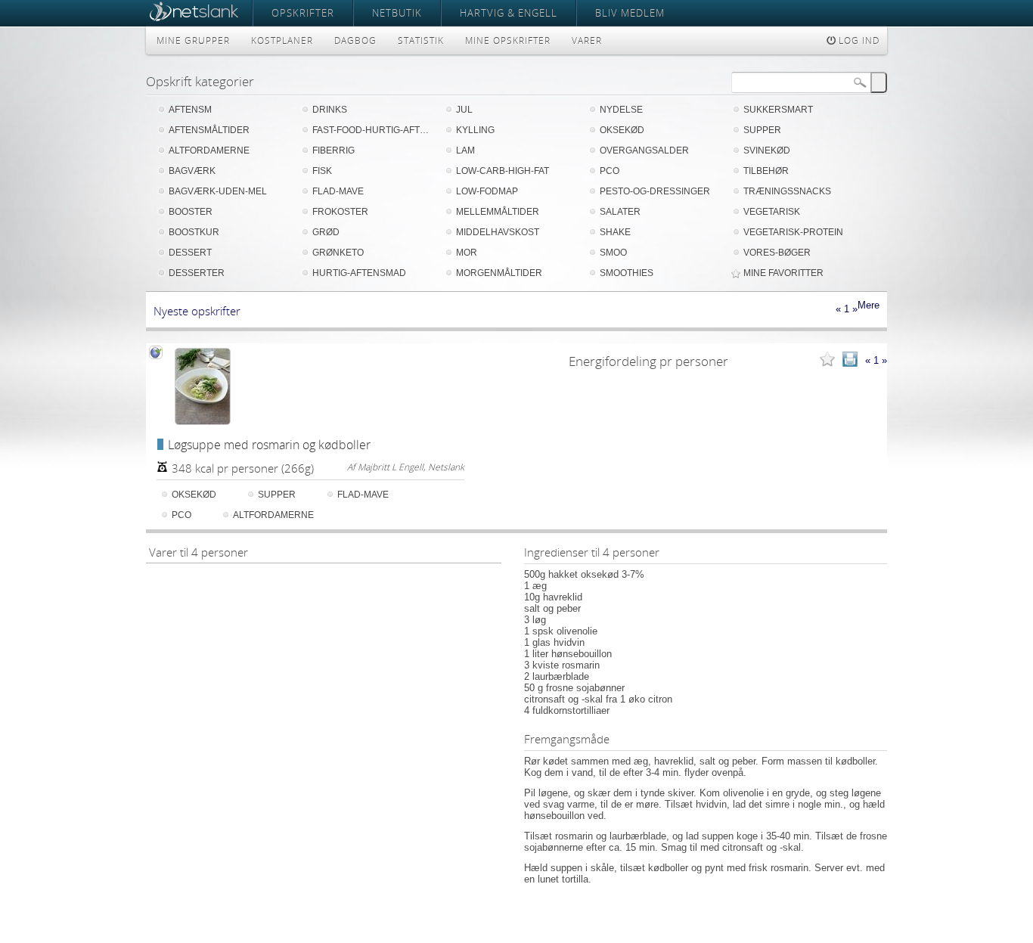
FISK (322, 171)
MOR (466, 252)
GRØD (326, 232)
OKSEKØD (622, 130)
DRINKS (329, 109)
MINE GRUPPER (193, 40)
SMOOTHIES (626, 273)
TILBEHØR (766, 171)
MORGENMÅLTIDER (499, 273)
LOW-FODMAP (487, 191)
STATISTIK (421, 40)
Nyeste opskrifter (197, 310)
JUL (464, 109)
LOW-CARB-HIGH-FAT (502, 171)
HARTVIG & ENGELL (508, 13)
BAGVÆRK (192, 171)
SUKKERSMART (778, 109)
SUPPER (762, 130)
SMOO (613, 252)
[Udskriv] (850, 361)
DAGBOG (355, 40)
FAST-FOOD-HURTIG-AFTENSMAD (372, 130)
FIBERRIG (333, 150)
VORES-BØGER (777, 252)
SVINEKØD (766, 150)
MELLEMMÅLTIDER (497, 211)
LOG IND (857, 40)
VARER (587, 40)
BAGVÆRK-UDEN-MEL (218, 191)
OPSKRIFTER (302, 13)
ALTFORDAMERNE (209, 150)
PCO (609, 171)
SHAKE (615, 232)
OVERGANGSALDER (644, 150)
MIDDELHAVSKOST (497, 232)
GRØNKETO (338, 252)
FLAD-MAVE (338, 191)
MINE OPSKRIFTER (508, 40)
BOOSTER (190, 211)
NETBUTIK (397, 13)
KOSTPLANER (282, 40)
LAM (465, 150)
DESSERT (190, 252)
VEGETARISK (771, 211)
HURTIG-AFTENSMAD (359, 273)
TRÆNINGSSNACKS (787, 191)
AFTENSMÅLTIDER (209, 130)
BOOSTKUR (194, 232)
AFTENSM (190, 109)
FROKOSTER (340, 211)
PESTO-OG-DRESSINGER (655, 191)
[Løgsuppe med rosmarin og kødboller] (203, 386)
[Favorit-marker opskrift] (827, 361)
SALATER (620, 211)
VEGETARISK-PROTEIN (793, 232)
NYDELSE (621, 109)
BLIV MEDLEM (630, 13)
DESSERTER (197, 273)
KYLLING (475, 130)
